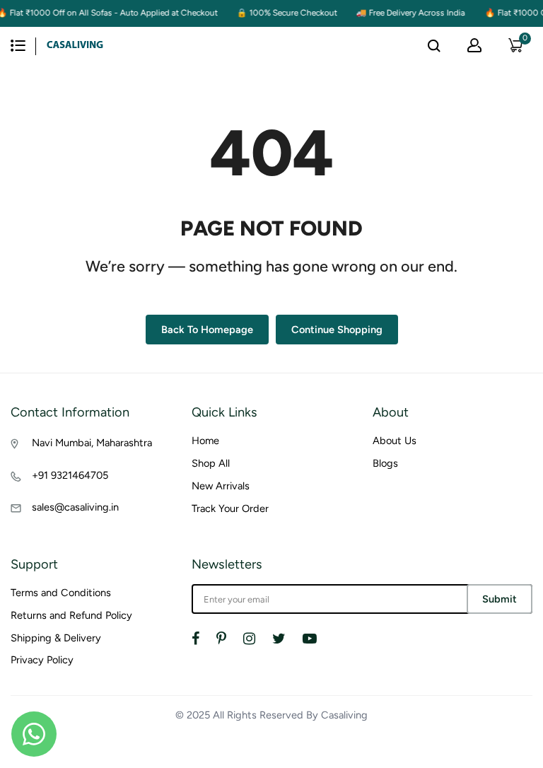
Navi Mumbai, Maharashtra (92, 442)
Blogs (385, 463)
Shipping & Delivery (56, 638)
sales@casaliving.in (75, 507)
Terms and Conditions (61, 592)
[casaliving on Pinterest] (221, 639)
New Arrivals (221, 485)
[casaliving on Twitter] (279, 639)
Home (205, 440)
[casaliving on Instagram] (249, 639)
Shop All (211, 463)
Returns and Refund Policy (71, 615)
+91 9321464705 (70, 475)
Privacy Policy (42, 659)
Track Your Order (230, 508)
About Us (394, 440)
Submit (499, 599)
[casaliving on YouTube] (310, 639)
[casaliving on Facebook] (195, 639)
